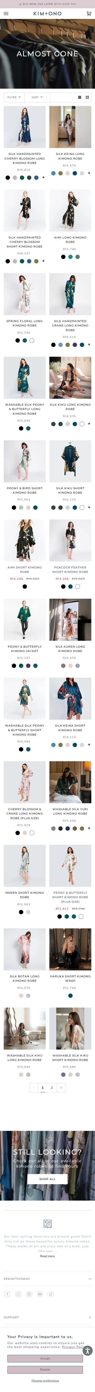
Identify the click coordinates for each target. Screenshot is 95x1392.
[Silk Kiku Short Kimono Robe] (70, 461)
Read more (47, 1256)
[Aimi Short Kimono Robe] (25, 540)
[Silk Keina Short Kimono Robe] (70, 699)
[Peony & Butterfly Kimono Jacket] (25, 620)
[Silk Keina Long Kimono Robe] (70, 127)
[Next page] (61, 1088)
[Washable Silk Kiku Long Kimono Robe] (25, 1029)
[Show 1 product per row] (79, 97)
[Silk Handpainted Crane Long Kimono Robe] (70, 294)
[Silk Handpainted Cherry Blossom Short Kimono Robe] (25, 211)
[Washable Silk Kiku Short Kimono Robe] (70, 1029)
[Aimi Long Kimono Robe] (70, 211)
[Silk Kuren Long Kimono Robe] (70, 620)
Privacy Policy (74, 1347)
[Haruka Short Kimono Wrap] (70, 949)
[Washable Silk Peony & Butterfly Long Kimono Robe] (25, 378)
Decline (45, 1370)
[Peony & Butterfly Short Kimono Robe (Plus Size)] (70, 866)
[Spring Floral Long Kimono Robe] (25, 294)
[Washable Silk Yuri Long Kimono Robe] (70, 782)
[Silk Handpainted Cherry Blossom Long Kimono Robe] (25, 127)
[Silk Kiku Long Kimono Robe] (70, 378)
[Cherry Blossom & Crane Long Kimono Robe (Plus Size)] (25, 782)
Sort (35, 97)
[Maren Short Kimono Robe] (25, 866)
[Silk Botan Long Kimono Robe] (25, 949)
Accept (45, 1358)
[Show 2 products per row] (87, 97)
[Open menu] (11, 13)
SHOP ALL (47, 1179)
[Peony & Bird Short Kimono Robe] (25, 461)
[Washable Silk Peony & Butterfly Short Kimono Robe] (25, 699)
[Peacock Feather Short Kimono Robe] (70, 540)
